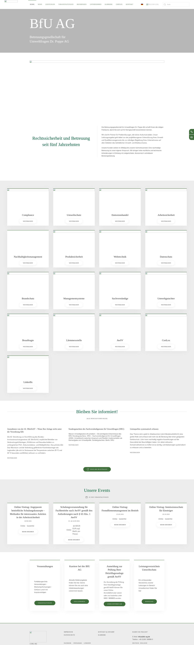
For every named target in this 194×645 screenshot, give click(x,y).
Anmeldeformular (114, 604)
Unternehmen (95, 4)
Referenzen (82, 4)
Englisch (143, 643)
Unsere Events (97, 490)
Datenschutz (69, 635)
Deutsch (135, 643)
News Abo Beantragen (98, 469)
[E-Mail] (191, 137)
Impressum (68, 632)
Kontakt (129, 4)
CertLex (119, 4)
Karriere (108, 4)
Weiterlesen (28, 221)
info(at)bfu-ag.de (144, 636)
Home (32, 4)
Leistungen (50, 4)
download (149, 601)
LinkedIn (87, 643)
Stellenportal (79, 601)
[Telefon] (191, 131)
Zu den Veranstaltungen (99, 497)
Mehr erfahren (28, 531)
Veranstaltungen (66, 4)
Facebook (68, 643)
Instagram (78, 643)
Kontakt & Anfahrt (106, 632)
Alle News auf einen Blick (97, 418)
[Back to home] (11, 4)
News (40, 4)
